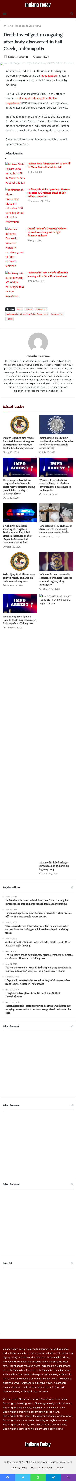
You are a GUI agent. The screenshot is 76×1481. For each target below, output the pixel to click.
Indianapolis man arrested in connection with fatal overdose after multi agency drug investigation (55, 579)
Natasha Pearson (16, 56)
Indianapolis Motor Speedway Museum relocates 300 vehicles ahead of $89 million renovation (49, 192)
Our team (47, 1467)
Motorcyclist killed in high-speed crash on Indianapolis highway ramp (54, 865)
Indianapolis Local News (28, 25)
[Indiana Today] (38, 5)
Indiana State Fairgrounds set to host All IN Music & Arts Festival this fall (49, 165)
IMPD (19, 309)
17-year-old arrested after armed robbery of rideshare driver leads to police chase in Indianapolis (55, 485)
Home (9, 25)
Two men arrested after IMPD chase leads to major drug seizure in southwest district (55, 529)
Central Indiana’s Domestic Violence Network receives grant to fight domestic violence (47, 232)
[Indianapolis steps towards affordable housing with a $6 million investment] (15, 284)
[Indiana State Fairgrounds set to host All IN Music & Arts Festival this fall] (15, 173)
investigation (49, 75)
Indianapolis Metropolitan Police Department (27, 314)
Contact (59, 1467)
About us (35, 1467)
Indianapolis (40, 309)
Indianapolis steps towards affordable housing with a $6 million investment (48, 274)
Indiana (28, 309)
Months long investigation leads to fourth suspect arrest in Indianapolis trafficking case (19, 620)
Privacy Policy (19, 1467)
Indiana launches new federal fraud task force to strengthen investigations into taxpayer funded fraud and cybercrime (18, 443)
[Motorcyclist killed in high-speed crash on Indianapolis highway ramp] (56, 726)
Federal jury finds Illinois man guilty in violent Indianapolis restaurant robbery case (19, 577)
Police (9, 319)
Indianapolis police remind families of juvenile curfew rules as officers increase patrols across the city (56, 443)
